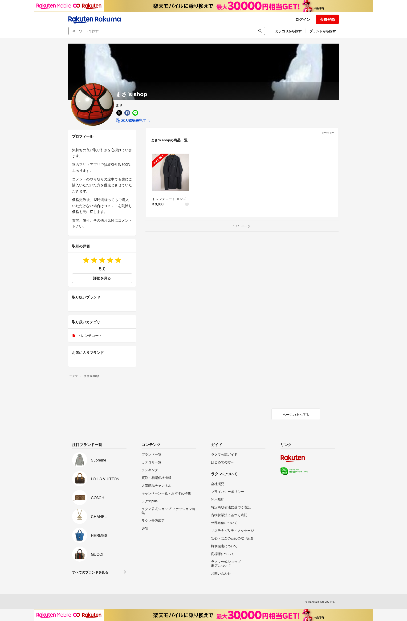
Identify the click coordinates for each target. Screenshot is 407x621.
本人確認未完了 (133, 120)
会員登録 (327, 19)
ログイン (302, 19)
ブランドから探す (322, 31)
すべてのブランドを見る (90, 572)
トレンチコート (89, 335)
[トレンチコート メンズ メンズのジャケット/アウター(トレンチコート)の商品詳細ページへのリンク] (170, 172)
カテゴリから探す (288, 31)
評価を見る (102, 278)
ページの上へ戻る (296, 414)
